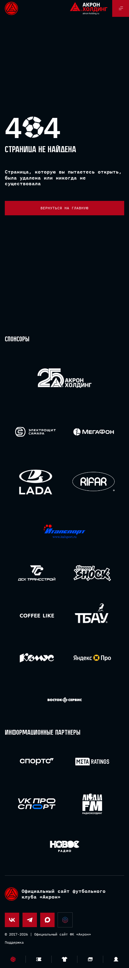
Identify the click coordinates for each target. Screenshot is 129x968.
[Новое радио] (64, 846)
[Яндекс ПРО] (92, 658)
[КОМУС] (37, 658)
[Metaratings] (92, 761)
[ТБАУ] (92, 615)
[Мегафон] (93, 431)
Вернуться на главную (64, 208)
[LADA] (35, 481)
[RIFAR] (93, 481)
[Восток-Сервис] (64, 700)
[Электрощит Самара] (35, 431)
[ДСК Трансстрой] (37, 573)
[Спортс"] (37, 761)
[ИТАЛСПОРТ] (64, 532)
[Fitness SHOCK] (92, 573)
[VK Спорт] (37, 803)
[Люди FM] (92, 804)
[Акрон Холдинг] (64, 379)
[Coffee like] (37, 615)
